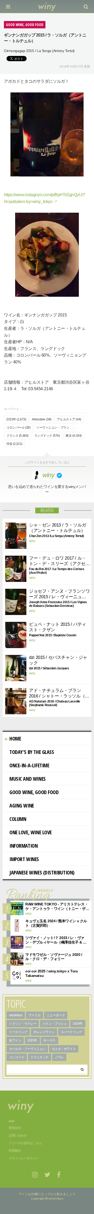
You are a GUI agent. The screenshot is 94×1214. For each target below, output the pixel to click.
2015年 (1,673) (16, 419)
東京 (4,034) (74, 435)
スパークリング (71, 1032)
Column (17, 818)
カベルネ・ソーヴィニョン (27, 1049)
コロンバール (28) (18, 427)
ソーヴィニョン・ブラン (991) (55, 427)
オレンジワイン (44, 1032)
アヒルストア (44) (69, 419)
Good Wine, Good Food (34, 792)
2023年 (32, 1040)
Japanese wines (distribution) (41, 872)
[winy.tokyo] (47, 6)
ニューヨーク (56, 1015)
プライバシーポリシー (24, 1158)
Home (15, 738)
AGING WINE (21, 805)
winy (32, 541)
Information (23, 845)
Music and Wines (27, 778)
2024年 (78, 1023)
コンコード (16, 1057)
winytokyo (15, 1015)
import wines (24, 859)
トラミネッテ (40, 1057)
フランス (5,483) (17, 435)
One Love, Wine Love (30, 832)
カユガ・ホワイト (64, 1049)
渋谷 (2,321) (14, 444)
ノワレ (59, 1057)
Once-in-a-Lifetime (29, 765)
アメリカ (34, 1015)
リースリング (18, 1032)
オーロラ (49, 1040)
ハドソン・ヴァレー (22, 1023)
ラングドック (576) (47, 435)
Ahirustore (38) (41, 419)
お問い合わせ (18, 1135)
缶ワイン (15, 1040)
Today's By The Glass (31, 752)
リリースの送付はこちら (25, 1143)
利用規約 (15, 1151)
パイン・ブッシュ (55, 1023)
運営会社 (15, 1128)
